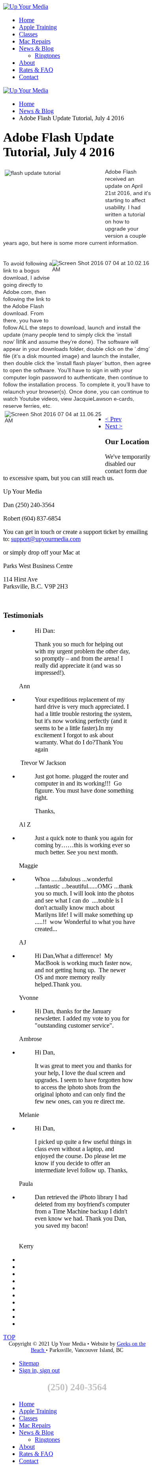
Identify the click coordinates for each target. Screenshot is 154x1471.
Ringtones (47, 55)
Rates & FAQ (36, 69)
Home (26, 20)
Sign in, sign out (39, 1370)
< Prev (113, 419)
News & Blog (36, 48)
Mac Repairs (35, 41)
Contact (28, 77)
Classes (28, 34)
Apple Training (38, 27)
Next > (113, 426)
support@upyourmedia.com (46, 539)
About (27, 62)
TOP (9, 1337)
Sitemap (29, 1363)
